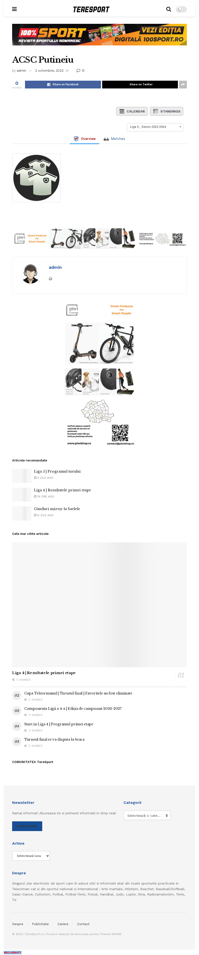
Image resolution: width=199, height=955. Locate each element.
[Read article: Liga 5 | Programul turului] (22, 476)
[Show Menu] (14, 9)
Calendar (136, 111)
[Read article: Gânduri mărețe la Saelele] (22, 513)
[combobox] (155, 126)
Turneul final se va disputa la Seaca (54, 739)
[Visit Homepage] (91, 9)
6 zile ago (45, 515)
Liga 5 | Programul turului (57, 471)
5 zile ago (44, 477)
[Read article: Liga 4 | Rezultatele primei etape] (22, 495)
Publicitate (40, 924)
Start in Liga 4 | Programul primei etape (58, 724)
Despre (17, 924)
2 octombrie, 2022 (49, 70)
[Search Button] (168, 9)
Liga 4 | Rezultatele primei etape (62, 490)
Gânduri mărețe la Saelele (57, 509)
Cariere (63, 924)
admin (21, 70)
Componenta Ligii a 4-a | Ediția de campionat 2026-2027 (73, 708)
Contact (83, 924)
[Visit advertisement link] (99, 38)
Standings (170, 111)
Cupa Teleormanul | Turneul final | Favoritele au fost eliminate (78, 693)
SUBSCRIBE (27, 826)
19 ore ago (45, 496)
